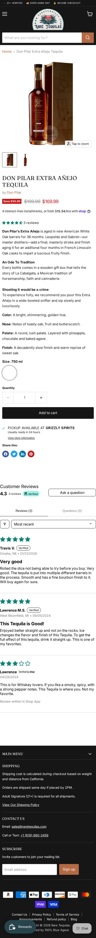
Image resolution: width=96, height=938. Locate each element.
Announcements (30, 919)
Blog (74, 919)
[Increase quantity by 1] (41, 398)
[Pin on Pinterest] (31, 454)
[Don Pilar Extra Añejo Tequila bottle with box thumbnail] (9, 160)
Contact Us (19, 914)
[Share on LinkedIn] (22, 454)
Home (7, 51)
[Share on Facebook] (5, 454)
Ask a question (72, 492)
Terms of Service (67, 914)
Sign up (69, 869)
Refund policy (56, 919)
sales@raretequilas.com (29, 826)
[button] (12, 223)
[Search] (88, 38)
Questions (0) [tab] (72, 510)
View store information (21, 438)
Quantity (8, 388)
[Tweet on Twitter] (14, 454)
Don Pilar (14, 192)
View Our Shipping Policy (20, 805)
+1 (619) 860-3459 (34, 835)
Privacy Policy (41, 914)
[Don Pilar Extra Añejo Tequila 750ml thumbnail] (25, 160)
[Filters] (4, 524)
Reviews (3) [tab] (24, 510)
